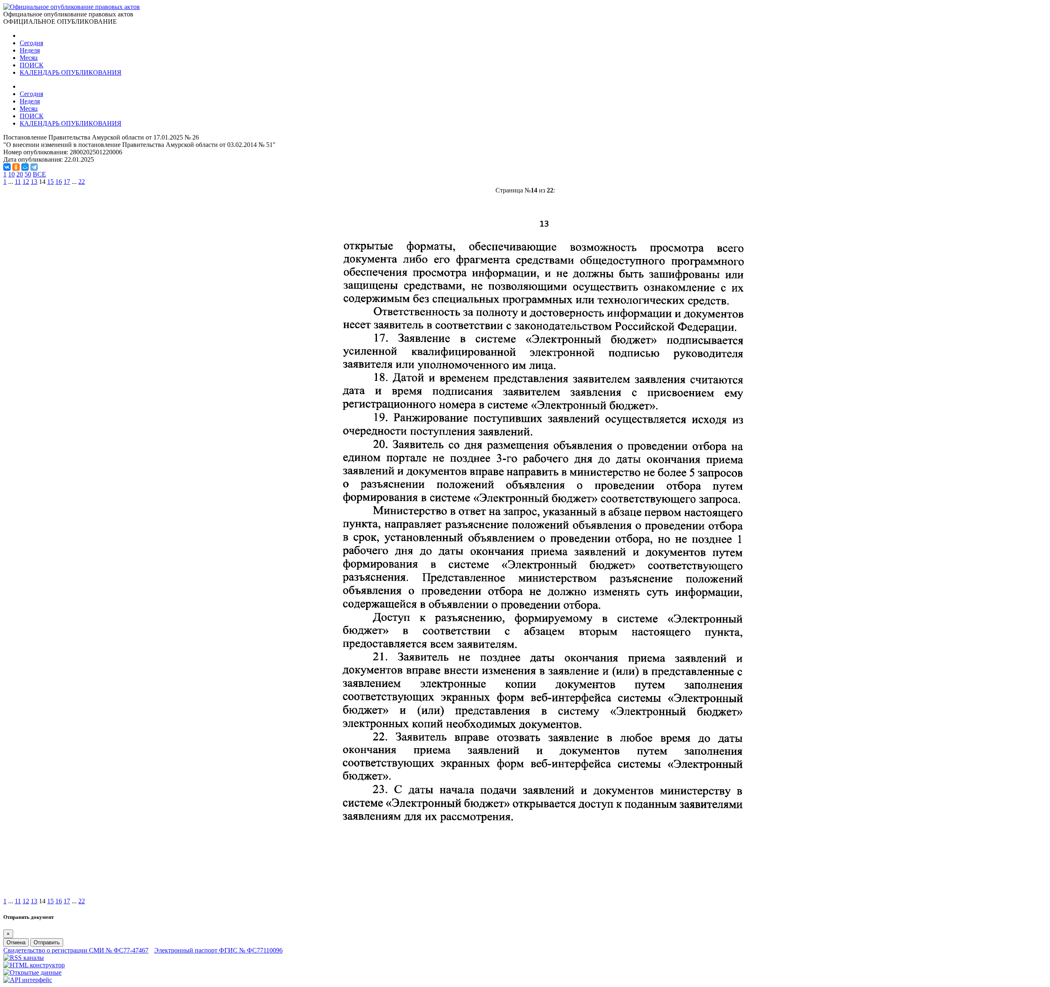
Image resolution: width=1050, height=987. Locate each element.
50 (28, 174)
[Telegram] (34, 167)
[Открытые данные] (32, 972)
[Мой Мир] (25, 167)
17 (67, 181)
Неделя (30, 50)
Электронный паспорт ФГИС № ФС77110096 (218, 950)
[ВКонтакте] (7, 167)
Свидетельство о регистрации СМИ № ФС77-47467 (75, 950)
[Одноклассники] (16, 167)
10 (11, 174)
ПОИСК (31, 65)
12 (26, 181)
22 (81, 181)
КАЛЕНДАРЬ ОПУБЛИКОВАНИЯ (70, 72)
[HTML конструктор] (34, 965)
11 (18, 181)
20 (19, 174)
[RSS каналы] (23, 957)
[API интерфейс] (27, 979)
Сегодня (31, 42)
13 (34, 181)
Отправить (47, 942)
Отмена (16, 942)
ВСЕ (39, 174)
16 (58, 181)
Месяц (29, 57)
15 (50, 181)
